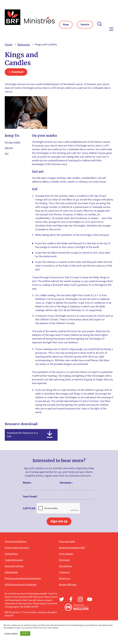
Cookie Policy (11, 553)
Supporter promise (14, 566)
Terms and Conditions (15, 541)
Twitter (61, 599)
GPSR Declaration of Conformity (21, 584)
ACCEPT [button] (25, 633)
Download (17, 72)
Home (8, 44)
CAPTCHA (29, 508)
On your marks (12, 142)
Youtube (89, 599)
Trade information (14, 560)
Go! (7, 153)
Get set (9, 148)
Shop (66, 24)
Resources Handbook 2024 (72, 547)
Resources (23, 44)
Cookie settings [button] (11, 633)
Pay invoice (64, 560)
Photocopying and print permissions (23, 578)
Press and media (67, 541)
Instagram (80, 599)
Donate (85, 24)
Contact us (64, 572)
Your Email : (30, 496)
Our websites (65, 566)
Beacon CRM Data (67, 584)
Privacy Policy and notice (17, 547)
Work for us (64, 578)
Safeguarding (11, 572)
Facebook (70, 599)
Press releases (66, 553)
